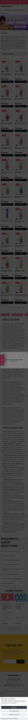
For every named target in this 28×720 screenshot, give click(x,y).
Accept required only (14, 711)
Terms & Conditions (13, 718)
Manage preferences (14, 714)
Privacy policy (4, 718)
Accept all (14, 707)
